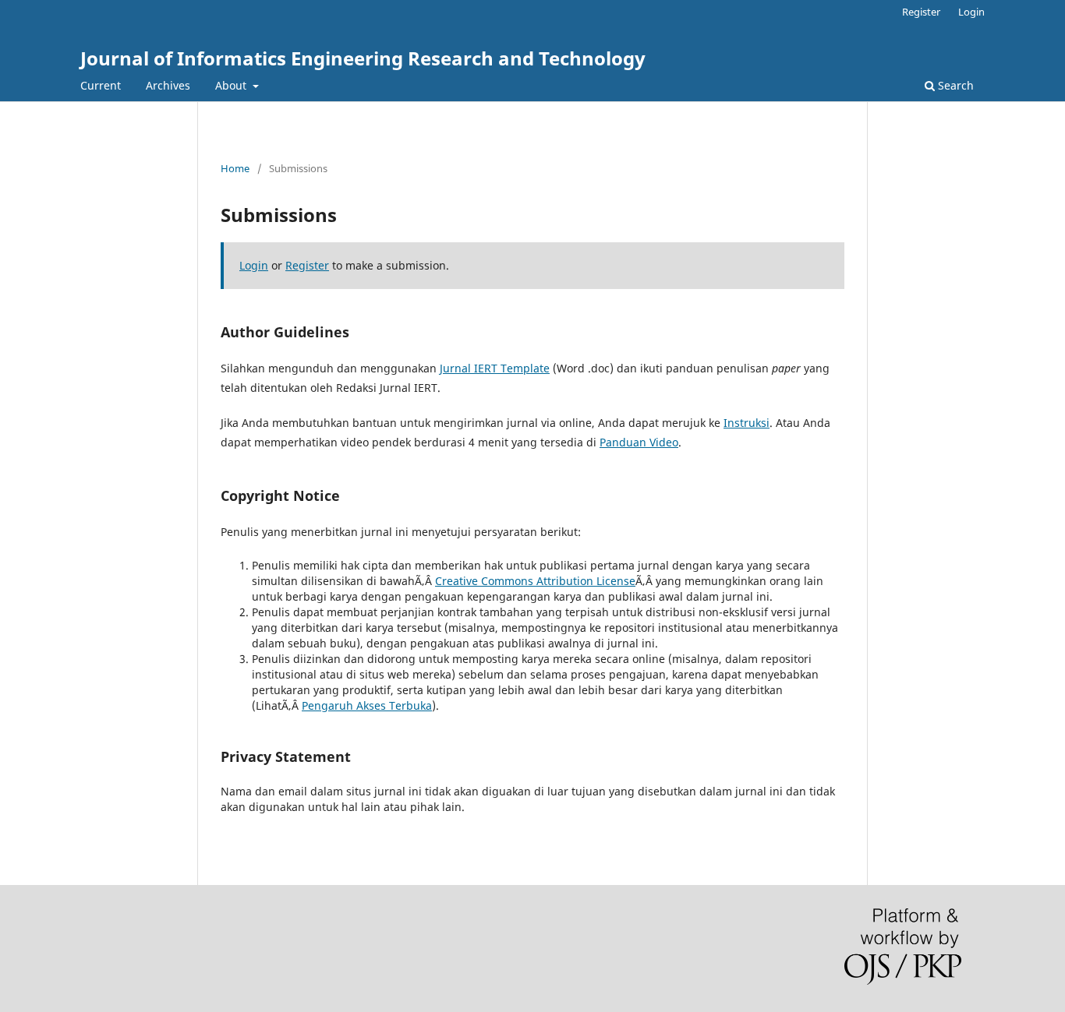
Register (921, 12)
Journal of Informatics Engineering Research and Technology (363, 58)
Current (100, 85)
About (232, 85)
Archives (168, 85)
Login (971, 12)
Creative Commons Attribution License (535, 580)
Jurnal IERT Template (495, 368)
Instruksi (747, 422)
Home (235, 168)
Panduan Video (639, 442)
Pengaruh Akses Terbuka (367, 705)
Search (954, 85)
